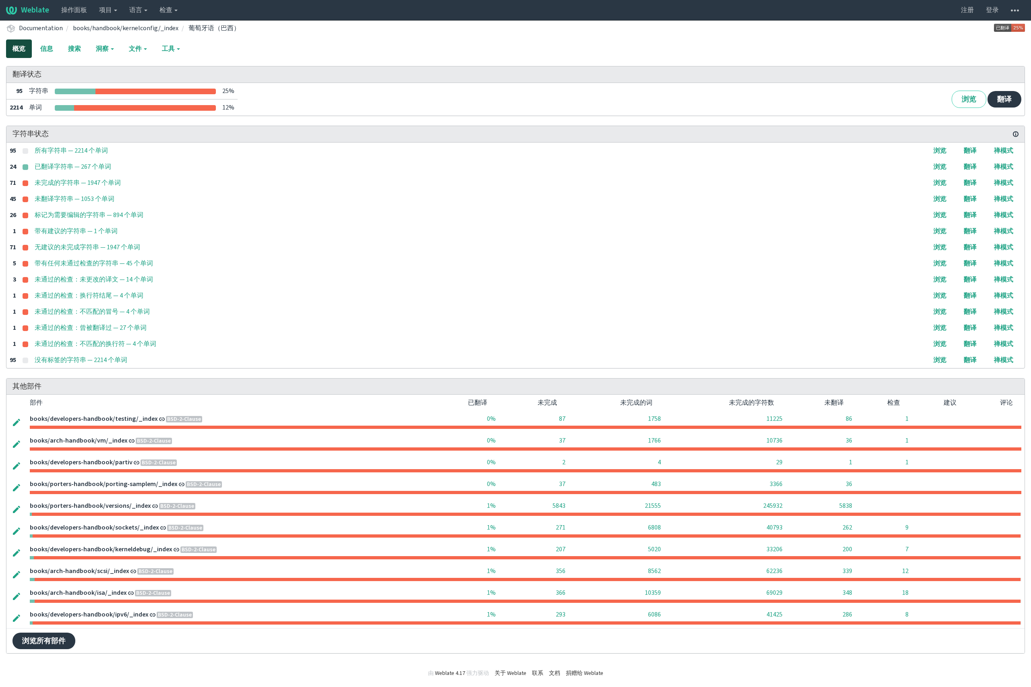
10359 (653, 592)
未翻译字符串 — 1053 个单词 (74, 199)
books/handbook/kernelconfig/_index (125, 28)
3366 (776, 484)
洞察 (103, 48)
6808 (654, 527)
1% (491, 505)
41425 (774, 614)
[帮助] (1015, 10)
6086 (654, 614)
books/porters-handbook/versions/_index (90, 505)
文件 (136, 48)
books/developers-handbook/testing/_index (94, 418)
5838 (845, 505)
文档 (554, 673)
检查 (166, 10)
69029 (774, 592)
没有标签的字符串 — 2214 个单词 (81, 360)
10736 (774, 440)
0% (491, 418)
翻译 (1004, 99)
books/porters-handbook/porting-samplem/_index (104, 484)
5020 (654, 549)
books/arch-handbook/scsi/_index (79, 571)
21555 (653, 505)
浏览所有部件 (44, 641)
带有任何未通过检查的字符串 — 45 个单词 (94, 263)
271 (560, 527)
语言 (136, 10)
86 (849, 418)
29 (779, 462)
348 (847, 592)
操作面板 (74, 10)
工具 (169, 48)
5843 (559, 505)
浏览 (969, 99)
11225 (774, 418)
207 (560, 549)
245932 (773, 505)
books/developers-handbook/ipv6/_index (89, 614)
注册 (967, 10)
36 (849, 440)
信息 (46, 48)
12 (905, 571)
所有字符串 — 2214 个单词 (71, 150)
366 (560, 592)
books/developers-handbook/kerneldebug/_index (101, 549)
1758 (654, 418)
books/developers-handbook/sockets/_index (94, 527)
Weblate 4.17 (450, 673)
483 (656, 484)
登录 (992, 10)
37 (562, 440)
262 (847, 527)
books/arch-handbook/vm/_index (79, 440)
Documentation (41, 28)
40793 (774, 527)
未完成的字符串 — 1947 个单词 (78, 182)
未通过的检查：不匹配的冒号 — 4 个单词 (92, 311)
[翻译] (16, 421)
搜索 (74, 48)
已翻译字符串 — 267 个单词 (73, 166)
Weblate (35, 10)
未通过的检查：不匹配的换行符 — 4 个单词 (95, 343)
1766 (654, 440)
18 (905, 592)
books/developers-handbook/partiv (81, 462)
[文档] (1016, 134)
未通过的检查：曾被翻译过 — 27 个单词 (91, 327)
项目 (106, 10)
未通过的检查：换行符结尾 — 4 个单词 (89, 295)
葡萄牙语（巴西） (214, 28)
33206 (774, 549)
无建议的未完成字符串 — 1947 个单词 (87, 247)
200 (847, 549)
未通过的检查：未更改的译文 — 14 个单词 (94, 279)
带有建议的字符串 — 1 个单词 (76, 231)
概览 (18, 48)
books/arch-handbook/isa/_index (78, 592)
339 (847, 571)
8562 (654, 571)
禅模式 (1003, 150)
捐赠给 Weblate (584, 673)
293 (560, 614)
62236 (774, 571)
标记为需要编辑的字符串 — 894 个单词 (89, 215)
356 (560, 571)
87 (562, 418)
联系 (537, 673)
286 (847, 614)
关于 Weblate (510, 673)
